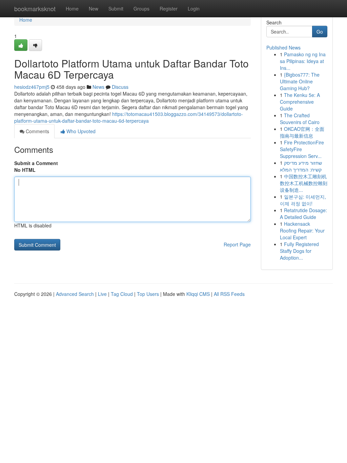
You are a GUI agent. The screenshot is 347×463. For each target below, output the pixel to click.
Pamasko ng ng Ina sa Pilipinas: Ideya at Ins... (303, 61)
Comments (36, 131)
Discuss (120, 86)
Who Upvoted (80, 131)
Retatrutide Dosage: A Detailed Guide (303, 213)
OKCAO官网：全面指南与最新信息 (302, 132)
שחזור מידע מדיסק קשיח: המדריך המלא (301, 166)
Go (320, 31)
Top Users (148, 293)
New (93, 8)
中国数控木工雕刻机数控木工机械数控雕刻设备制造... (303, 183)
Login (194, 8)
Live (102, 293)
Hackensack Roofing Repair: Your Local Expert (302, 230)
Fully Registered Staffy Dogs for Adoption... (299, 251)
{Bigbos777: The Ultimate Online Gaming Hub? (300, 81)
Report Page (237, 244)
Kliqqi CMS (198, 293)
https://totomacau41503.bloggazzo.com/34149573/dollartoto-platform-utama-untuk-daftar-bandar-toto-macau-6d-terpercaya (128, 117)
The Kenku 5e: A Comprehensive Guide (300, 102)
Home (72, 8)
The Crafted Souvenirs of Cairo (300, 118)
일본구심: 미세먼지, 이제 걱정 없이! (303, 200)
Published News (283, 47)
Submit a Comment (36, 163)
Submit (115, 8)
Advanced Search (75, 293)
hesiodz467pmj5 (31, 86)
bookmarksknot (35, 8)
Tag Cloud (122, 293)
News (98, 86)
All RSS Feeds (229, 293)
